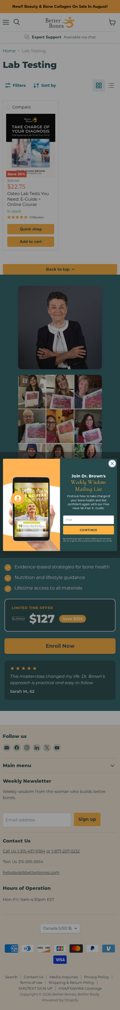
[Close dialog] (112, 463)
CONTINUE (88, 530)
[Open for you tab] (18, 498)
